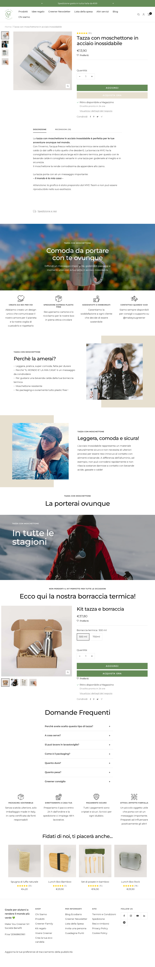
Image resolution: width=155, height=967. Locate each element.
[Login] (144, 14)
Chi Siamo (41, 914)
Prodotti (23, 11)
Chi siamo (24, 17)
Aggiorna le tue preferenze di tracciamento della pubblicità (39, 952)
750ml (96, 636)
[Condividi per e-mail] (101, 117)
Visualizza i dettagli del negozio (96, 111)
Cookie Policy (99, 933)
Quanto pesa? (53, 772)
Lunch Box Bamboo (59, 881)
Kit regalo (40, 928)
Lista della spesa (83, 11)
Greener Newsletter (59, 11)
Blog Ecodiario (73, 914)
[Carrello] (149, 14)
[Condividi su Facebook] (90, 117)
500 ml (83, 636)
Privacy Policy (100, 928)
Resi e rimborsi (100, 923)
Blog (115, 11)
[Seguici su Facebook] (124, 915)
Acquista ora (112, 95)
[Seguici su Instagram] (131, 915)
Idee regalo (38, 11)
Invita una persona (75, 928)
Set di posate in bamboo (95, 881)
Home (8, 27)
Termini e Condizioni (104, 914)
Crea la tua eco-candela (44, 939)
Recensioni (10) (63, 129)
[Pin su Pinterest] (93, 117)
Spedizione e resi (47, 211)
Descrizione (39, 129)
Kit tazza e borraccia (100, 609)
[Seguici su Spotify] (124, 922)
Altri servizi (103, 11)
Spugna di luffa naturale (24, 881)
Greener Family (44, 923)
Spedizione (98, 919)
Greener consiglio (55, 781)
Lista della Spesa (74, 923)
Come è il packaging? (57, 753)
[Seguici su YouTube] (137, 915)
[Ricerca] (138, 14)
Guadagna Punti (74, 933)
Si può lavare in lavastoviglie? (62, 744)
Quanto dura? (53, 763)
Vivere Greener (43, 933)
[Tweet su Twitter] (98, 117)
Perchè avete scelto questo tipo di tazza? (69, 726)
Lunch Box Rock (130, 881)
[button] (82, 33)
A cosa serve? (53, 735)
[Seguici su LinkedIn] (144, 915)
